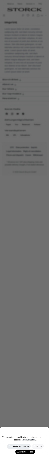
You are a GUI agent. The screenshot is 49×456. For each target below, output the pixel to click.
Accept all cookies (25, 452)
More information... (29, 440)
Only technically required (19, 446)
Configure (38, 446)
